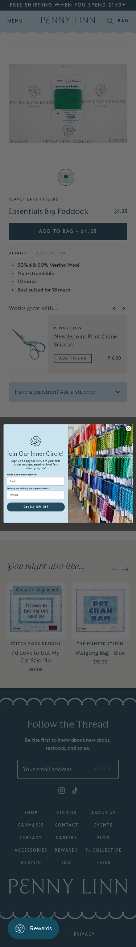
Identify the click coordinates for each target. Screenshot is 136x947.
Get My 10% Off (35, 506)
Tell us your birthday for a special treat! (27, 488)
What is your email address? (21, 474)
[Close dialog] (128, 428)
